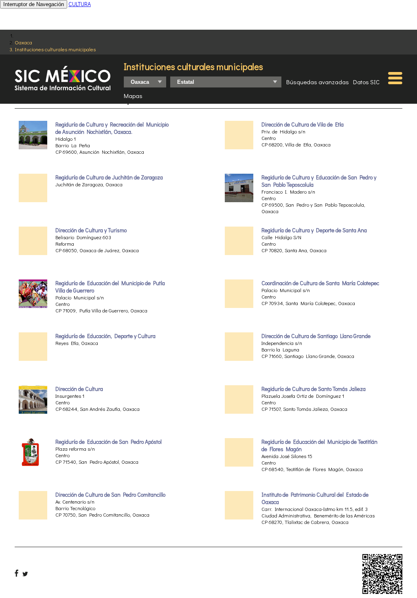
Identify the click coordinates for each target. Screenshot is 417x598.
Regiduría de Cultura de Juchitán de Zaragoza (109, 177)
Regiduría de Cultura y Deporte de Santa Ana (314, 230)
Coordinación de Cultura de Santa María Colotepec (320, 283)
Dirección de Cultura (79, 389)
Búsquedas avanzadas (317, 82)
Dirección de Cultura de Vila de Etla (302, 124)
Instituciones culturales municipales (55, 49)
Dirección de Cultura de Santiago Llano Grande (316, 336)
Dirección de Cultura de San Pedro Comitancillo (110, 494)
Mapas (133, 96)
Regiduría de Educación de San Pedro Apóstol (108, 441)
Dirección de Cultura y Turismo (91, 230)
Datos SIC (366, 82)
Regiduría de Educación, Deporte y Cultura (105, 336)
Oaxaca (23, 42)
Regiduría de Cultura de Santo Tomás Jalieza (313, 389)
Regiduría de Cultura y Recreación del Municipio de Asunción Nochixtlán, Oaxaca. (112, 128)
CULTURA (79, 4)
